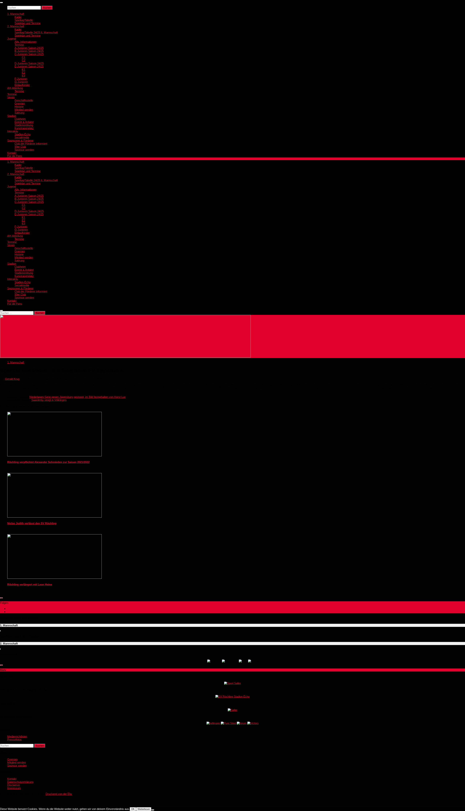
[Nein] (152, 809)
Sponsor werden (24, 149)
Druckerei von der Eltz (59, 793)
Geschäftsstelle (24, 100)
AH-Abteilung (15, 88)
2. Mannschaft (15, 26)
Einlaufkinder (22, 84)
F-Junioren (21, 78)
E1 (23, 69)
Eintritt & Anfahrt (24, 121)
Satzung (19, 112)
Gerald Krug (12, 378)
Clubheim (20, 118)
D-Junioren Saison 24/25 (29, 63)
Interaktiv (12, 131)
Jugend (11, 38)
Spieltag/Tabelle (24, 20)
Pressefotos (14, 739)
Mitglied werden (24, 109)
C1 (23, 57)
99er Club (20, 146)
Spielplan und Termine (28, 23)
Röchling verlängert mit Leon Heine (29, 584)
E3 (23, 75)
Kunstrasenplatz (24, 128)
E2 (23, 72)
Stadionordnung (24, 125)
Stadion (11, 115)
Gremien (20, 103)
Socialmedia (22, 137)
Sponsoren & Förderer (20, 140)
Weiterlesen (144, 809)
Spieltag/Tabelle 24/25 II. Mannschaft (36, 32)
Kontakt (11, 152)
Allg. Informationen (26, 41)
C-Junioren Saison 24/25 (29, 54)
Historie (19, 106)
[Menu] (1, 2)
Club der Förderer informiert (31, 143)
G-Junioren (21, 81)
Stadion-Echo (23, 134)
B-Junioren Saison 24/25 (29, 50)
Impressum (14, 788)
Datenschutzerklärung (20, 781)
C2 (23, 60)
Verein (11, 97)
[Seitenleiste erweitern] (1, 598)
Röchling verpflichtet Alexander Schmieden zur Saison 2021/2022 (48, 462)
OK (133, 809)
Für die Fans (14, 155)
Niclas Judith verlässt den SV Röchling (31, 523)
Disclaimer (13, 784)
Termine (19, 44)
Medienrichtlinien (17, 736)
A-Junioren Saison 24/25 (29, 47)
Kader (18, 17)
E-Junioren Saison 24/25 (29, 66)
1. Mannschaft (15, 13)
